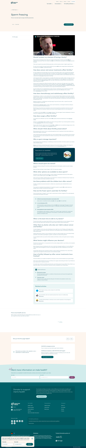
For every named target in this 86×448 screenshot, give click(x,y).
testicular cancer (45, 80)
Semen (34, 145)
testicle (41, 121)
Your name (13, 375)
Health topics (14, 9)
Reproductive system (41, 272)
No (71, 338)
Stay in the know (39, 158)
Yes (68, 338)
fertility (66, 73)
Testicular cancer (40, 277)
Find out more (31, 423)
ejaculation (50, 126)
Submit (72, 377)
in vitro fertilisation (60, 146)
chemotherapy (69, 84)
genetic (50, 112)
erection (44, 126)
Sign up (29, 444)
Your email (42, 375)
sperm (42, 75)
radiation (63, 84)
